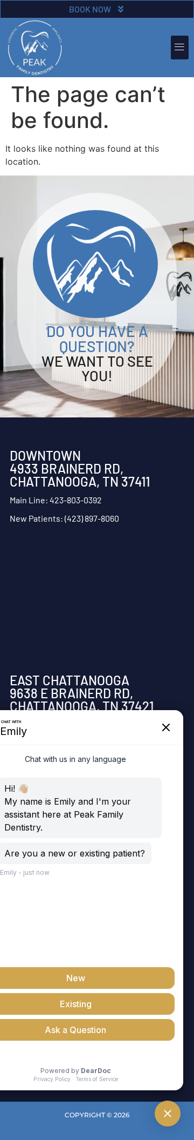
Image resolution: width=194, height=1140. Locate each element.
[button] (180, 47)
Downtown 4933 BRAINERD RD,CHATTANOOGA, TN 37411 (80, 468)
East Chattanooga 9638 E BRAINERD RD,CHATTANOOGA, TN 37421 (82, 693)
